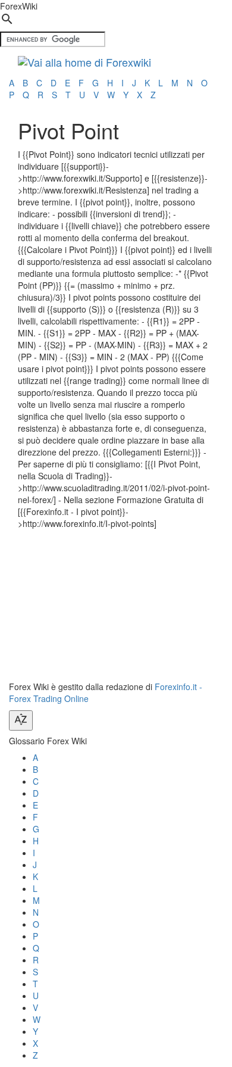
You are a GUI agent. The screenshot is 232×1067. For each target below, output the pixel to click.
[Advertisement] (107, 603)
